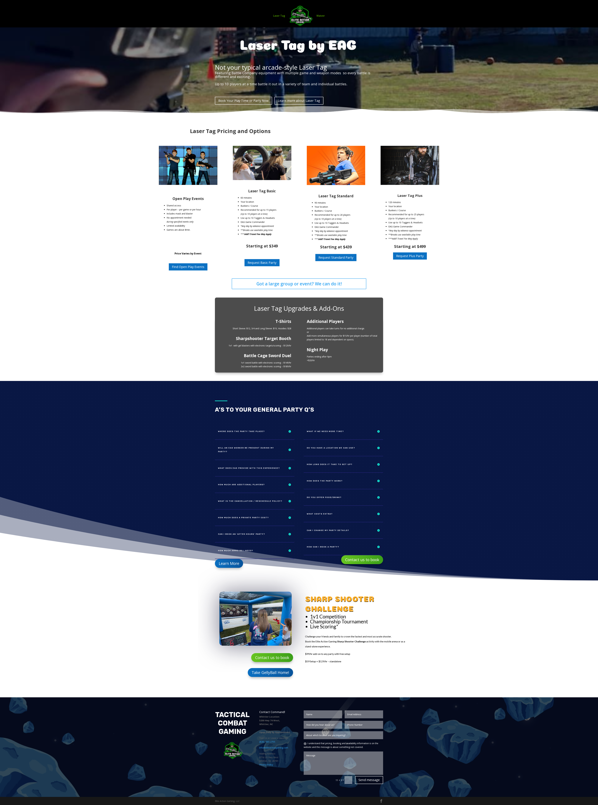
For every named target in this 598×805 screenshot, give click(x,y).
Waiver (320, 16)
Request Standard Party (335, 257)
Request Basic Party (262, 263)
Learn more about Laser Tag (299, 101)
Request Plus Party (410, 256)
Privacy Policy (266, 764)
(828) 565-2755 (267, 741)
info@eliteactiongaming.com (273, 747)
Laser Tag (279, 16)
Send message (369, 780)
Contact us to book (362, 559)
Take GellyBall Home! (270, 672)
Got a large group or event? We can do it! (299, 284)
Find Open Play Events (188, 267)
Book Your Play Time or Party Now (243, 101)
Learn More (229, 563)
